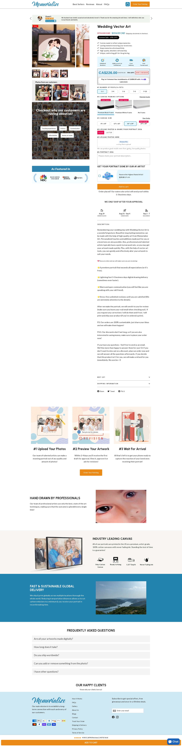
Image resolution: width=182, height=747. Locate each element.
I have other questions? (46, 671)
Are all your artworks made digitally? (53, 638)
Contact (75, 717)
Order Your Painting (140, 4)
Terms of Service (78, 733)
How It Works (77, 699)
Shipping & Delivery (79, 725)
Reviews (90, 4)
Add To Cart (91, 742)
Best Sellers (78, 4)
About (99, 4)
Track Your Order (78, 721)
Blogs (74, 714)
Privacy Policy (77, 729)
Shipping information (107, 384)
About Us (75, 710)
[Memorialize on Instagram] (117, 717)
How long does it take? (46, 646)
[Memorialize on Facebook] (113, 717)
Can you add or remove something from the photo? (61, 663)
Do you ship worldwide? (46, 655)
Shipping (129, 33)
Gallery (75, 706)
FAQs (106, 4)
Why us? (101, 377)
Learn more (124, 82)
